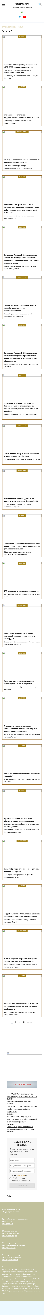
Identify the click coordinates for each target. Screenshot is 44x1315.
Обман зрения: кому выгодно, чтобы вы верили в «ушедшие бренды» (21, 454)
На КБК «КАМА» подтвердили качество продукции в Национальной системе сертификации (22, 1119)
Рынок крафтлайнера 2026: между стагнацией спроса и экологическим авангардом (19, 636)
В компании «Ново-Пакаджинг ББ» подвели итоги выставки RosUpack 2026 (21, 499)
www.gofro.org (7, 1224)
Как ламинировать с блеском (19, 1101)
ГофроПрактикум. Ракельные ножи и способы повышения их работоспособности (20, 308)
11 (24, 1022)
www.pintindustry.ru (9, 1236)
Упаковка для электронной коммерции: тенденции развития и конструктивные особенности (21, 1006)
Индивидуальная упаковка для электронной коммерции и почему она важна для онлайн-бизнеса (20, 728)
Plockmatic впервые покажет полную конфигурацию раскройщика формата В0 (22, 1109)
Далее (29, 1022)
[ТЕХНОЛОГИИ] (22, 301)
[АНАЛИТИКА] (22, 494)
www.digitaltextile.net (10, 1260)
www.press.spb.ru (8, 1248)
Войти (9, 1196)
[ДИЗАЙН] (22, 110)
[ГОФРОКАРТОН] (22, 155)
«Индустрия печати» (31, 1291)
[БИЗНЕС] (22, 60)
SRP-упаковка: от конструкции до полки (21, 591)
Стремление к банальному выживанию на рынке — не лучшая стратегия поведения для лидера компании (22, 546)
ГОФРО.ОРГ (22, 4)
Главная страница (9, 27)
